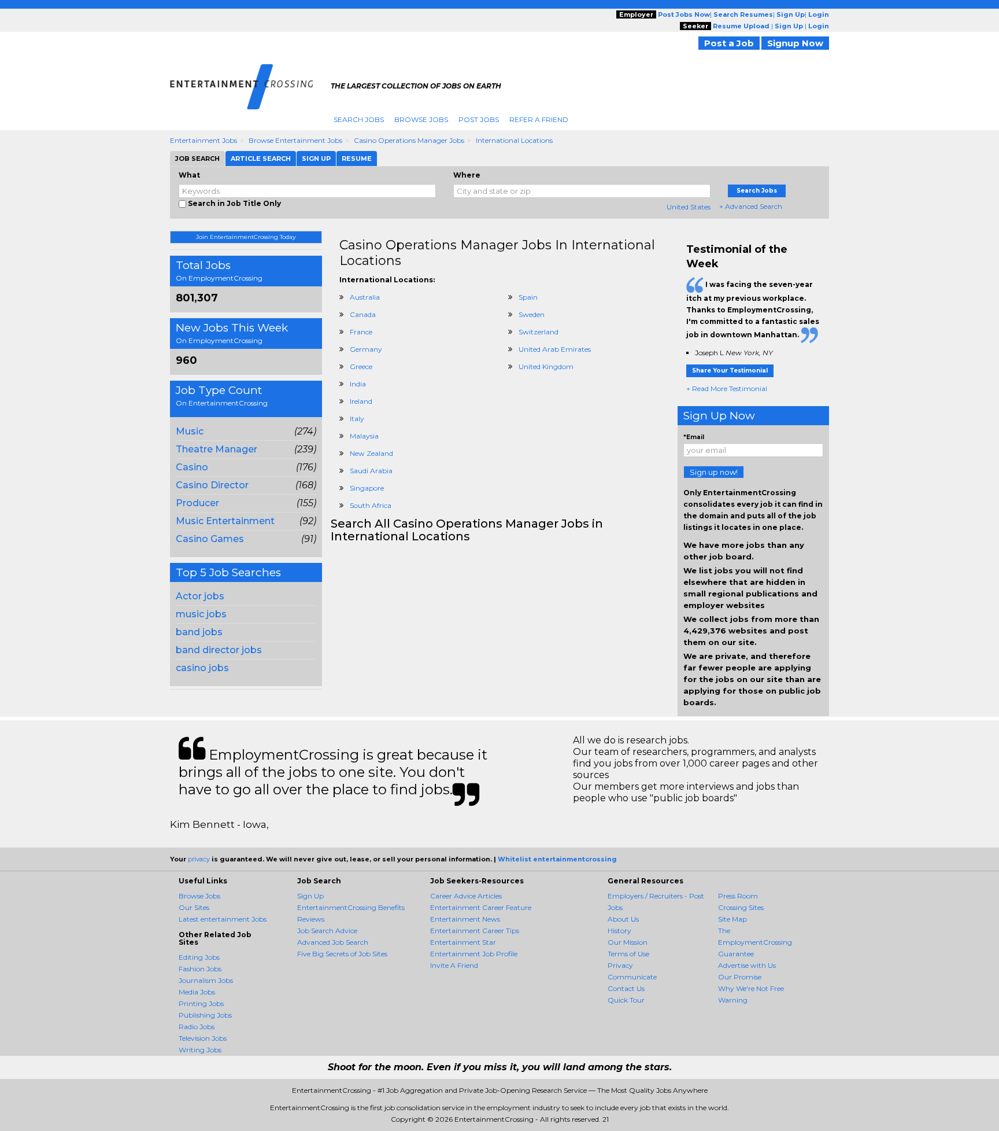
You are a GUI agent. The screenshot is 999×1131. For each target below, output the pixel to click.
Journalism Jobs (206, 980)
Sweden (532, 314)
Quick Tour (626, 1000)
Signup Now (795, 43)
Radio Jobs (196, 1026)
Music (190, 431)
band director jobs (219, 649)
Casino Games (210, 538)
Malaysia (364, 436)
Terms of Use (628, 953)
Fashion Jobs (200, 968)
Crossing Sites (741, 907)
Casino (192, 467)
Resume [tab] (357, 158)
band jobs (199, 632)
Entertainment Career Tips (474, 930)
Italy (357, 418)
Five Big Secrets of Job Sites (342, 953)
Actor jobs (200, 596)
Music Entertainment (225, 520)
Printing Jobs (201, 1003)
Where (466, 175)
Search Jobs (359, 119)
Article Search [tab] (261, 158)
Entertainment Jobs (203, 140)
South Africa (370, 505)
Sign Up (310, 895)
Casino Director (212, 485)
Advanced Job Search (332, 942)
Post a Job (729, 43)
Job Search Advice (327, 930)
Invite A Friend (454, 965)
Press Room (738, 895)
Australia (365, 297)
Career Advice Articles (466, 895)
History (619, 930)
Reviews (310, 919)
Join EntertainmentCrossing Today (245, 237)
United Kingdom (546, 366)
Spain (528, 297)
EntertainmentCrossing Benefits (351, 907)
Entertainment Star (463, 942)
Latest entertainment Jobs (223, 919)
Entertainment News (465, 919)
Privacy (620, 965)
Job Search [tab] (197, 158)
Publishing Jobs (205, 1015)
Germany (366, 349)
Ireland (361, 401)
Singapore (367, 488)
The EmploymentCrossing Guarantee (755, 942)
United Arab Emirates (555, 349)
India (358, 384)
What (189, 175)
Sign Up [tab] (316, 158)
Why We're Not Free (751, 988)
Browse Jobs (421, 119)
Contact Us (626, 988)
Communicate (632, 976)
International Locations (514, 140)
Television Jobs (203, 1038)
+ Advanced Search (750, 206)
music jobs (201, 614)
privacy (199, 859)
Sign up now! (714, 472)
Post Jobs (478, 119)
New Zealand (371, 453)
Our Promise (739, 976)
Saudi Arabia (371, 470)
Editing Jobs (199, 957)
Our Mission (628, 942)
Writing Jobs (200, 1049)
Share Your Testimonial (730, 370)
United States (689, 206)
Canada (363, 314)
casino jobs (202, 667)
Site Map (732, 919)
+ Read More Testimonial (726, 388)
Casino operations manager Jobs (409, 140)
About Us (623, 919)
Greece (361, 366)
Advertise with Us (747, 965)
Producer (197, 503)
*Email (693, 437)
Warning (733, 1000)
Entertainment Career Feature (480, 907)
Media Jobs (197, 992)
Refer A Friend (538, 119)
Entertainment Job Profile (473, 953)
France (361, 331)
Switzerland (538, 331)
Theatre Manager (216, 449)
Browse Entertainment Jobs (295, 140)
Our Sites (194, 907)
